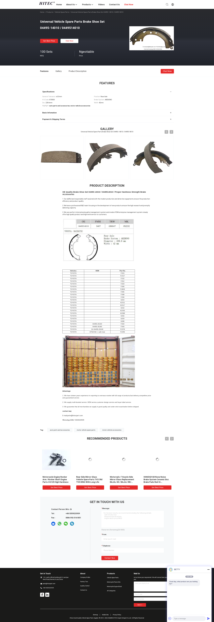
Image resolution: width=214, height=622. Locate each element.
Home (42, 12)
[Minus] (208, 569)
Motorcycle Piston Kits (113, 582)
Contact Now (110, 558)
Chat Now (69, 41)
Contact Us (83, 590)
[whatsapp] (60, 524)
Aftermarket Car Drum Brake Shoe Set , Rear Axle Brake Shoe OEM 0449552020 (157, 479)
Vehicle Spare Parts (62, 12)
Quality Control (84, 586)
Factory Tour (84, 581)
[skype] (72, 524)
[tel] (78, 524)
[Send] (208, 618)
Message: (106, 508)
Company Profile (85, 577)
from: (104, 534)
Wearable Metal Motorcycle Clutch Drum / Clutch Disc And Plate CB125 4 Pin (124, 479)
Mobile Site (105, 615)
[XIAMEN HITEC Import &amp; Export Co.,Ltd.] (46, 3)
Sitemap (95, 615)
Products (49, 12)
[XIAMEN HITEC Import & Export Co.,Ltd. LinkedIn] (47, 595)
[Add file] (169, 618)
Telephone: (106, 546)
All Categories (111, 591)
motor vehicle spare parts (86, 430)
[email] (53, 524)
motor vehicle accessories (111, 430)
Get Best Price (49, 41)
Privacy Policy (117, 615)
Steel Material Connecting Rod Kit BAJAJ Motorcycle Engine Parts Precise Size (55, 479)
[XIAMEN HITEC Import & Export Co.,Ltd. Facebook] (42, 595)
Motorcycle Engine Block (114, 586)
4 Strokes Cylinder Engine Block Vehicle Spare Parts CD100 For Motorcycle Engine (90, 479)
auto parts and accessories (60, 430)
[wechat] (66, 524)
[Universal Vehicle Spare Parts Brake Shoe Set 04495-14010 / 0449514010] (151, 38)
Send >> (139, 605)
